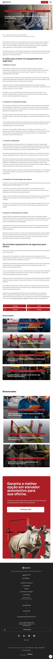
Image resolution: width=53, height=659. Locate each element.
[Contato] (26, 517)
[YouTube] (34, 635)
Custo (4, 144)
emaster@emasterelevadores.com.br (26, 616)
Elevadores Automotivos (26, 582)
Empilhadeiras (26, 585)
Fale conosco (44, 2)
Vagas (36, 647)
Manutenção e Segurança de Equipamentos (16, 34)
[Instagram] (18, 635)
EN (26, 640)
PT (24, 640)
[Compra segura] (26, 578)
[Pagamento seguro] (26, 575)
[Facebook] (29, 635)
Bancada (26, 588)
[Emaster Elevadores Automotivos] (7, 2)
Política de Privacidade (29, 647)
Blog (4, 34)
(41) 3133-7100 (26, 611)
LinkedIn (39, 309)
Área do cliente (27, 629)
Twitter (39, 306)
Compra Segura (41, 647)
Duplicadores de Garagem (26, 591)
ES (28, 640)
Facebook (15, 309)
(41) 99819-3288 (26, 605)
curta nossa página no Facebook (19, 298)
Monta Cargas (26, 594)
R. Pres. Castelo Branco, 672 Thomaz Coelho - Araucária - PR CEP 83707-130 (26, 624)
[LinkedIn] (24, 635)
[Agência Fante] (30, 654)
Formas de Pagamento (26, 650)
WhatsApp (15, 306)
